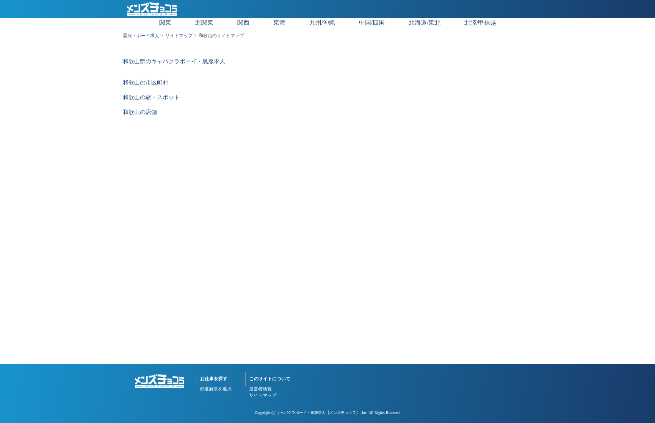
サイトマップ (179, 35)
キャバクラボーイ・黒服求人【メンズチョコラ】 (318, 413)
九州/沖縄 (322, 22)
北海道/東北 (424, 22)
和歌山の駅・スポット (151, 97)
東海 (279, 22)
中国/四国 (372, 22)
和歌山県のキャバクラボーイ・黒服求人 (174, 61)
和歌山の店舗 (140, 112)
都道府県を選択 (216, 389)
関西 (243, 22)
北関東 (204, 22)
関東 (165, 22)
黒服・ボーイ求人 (141, 35)
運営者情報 (260, 389)
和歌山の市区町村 (145, 83)
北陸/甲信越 (480, 22)
